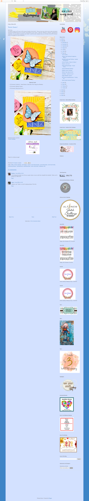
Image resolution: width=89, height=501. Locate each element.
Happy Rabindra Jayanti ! (67, 75)
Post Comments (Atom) (35, 221)
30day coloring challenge (16, 164)
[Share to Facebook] (28, 163)
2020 (62, 40)
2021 (62, 39)
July (63, 49)
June (63, 51)
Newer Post (11, 216)
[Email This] (24, 163)
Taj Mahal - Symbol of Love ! (68, 73)
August (63, 47)
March (63, 84)
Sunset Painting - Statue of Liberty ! (69, 62)
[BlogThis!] (26, 163)
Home (33, 216)
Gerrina (13, 173)
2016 (62, 95)
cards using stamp (34, 166)
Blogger (50, 498)
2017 (62, 93)
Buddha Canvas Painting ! (67, 70)
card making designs (35, 164)
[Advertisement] (70, 481)
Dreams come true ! (66, 63)
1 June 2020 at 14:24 (18, 182)
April (63, 82)
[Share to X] (27, 163)
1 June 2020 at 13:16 (19, 173)
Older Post (54, 216)
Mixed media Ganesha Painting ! (68, 80)
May (63, 53)
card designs (24, 164)
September (64, 45)
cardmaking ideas (26, 166)
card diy (29, 164)
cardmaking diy (20, 166)
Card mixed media (51, 164)
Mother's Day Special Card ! (67, 72)
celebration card (42, 166)
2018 (62, 91)
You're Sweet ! (65, 54)
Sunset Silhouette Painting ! (67, 68)
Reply (12, 178)
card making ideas (43, 164)
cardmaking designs (12, 166)
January (64, 87)
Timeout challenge (11, 139)
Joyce (12, 182)
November (64, 44)
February (64, 86)
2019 (62, 90)
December (64, 42)
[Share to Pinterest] (30, 163)
